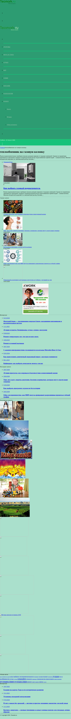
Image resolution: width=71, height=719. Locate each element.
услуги (44, 681)
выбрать (16, 676)
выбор (11, 676)
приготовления (57, 679)
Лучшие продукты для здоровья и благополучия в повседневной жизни (24, 214)
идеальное (36, 676)
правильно (34, 679)
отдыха (15, 679)
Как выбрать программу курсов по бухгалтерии (17, 247)
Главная (2, 147)
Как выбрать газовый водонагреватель (21, 188)
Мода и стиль (8, 54)
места (61, 676)
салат (33, 682)
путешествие (7, 681)
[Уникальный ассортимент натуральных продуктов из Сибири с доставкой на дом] (13, 278)
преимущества (41, 679)
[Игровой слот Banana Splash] (12, 477)
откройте (21, 679)
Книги (9, 109)
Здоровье (6, 47)
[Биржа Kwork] (16, 458)
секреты (37, 682)
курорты (50, 676)
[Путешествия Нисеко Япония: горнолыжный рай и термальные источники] (14, 439)
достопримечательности (26, 676)
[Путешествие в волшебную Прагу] (17, 634)
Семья (5, 78)
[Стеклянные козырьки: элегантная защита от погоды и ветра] (14, 673)
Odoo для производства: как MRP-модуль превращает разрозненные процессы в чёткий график (31, 263)
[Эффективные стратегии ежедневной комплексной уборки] (17, 594)
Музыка (9, 117)
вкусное (4, 676)
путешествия (20, 681)
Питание (6, 86)
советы (41, 682)
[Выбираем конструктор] (14, 497)
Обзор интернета (12, 124)
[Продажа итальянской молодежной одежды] (14, 574)
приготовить (50, 679)
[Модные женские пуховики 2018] (10, 615)
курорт (45, 676)
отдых (12, 679)
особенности (4, 679)
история (41, 676)
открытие (29, 679)
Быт (4, 70)
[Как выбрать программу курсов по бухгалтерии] (13, 245)
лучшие (56, 676)
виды (1, 676)
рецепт (29, 682)
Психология (8, 93)
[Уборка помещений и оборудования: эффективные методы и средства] (14, 613)
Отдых (5, 62)
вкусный (8, 676)
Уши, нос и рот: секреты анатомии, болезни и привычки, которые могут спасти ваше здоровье (31, 230)
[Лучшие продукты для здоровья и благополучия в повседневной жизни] (13, 212)
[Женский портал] (8, 4)
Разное (6, 101)
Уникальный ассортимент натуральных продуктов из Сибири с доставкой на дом (27, 280)
